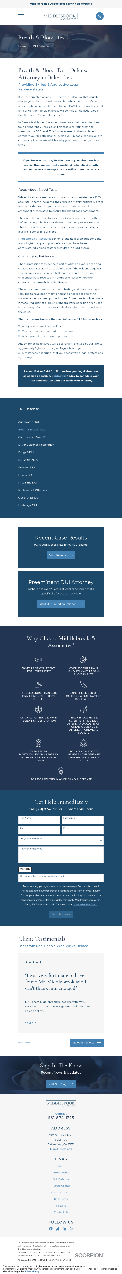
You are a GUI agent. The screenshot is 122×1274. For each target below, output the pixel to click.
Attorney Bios (61, 1172)
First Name (25, 818)
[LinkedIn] (64, 1229)
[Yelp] (71, 1229)
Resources (61, 1199)
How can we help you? (31, 849)
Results (61, 1205)
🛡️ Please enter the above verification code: (43, 876)
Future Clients (61, 1185)
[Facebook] (51, 1229)
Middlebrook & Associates (34, 238)
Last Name (69, 818)
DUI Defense (61, 1179)
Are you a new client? (31, 838)
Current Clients (61, 1192)
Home (61, 1166)
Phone (23, 828)
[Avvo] (57, 1229)
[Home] (60, 16)
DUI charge (58, 97)
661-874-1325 (61, 1117)
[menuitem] (61, 422)
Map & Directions (61, 1148)
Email (66, 828)
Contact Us (61, 1212)
